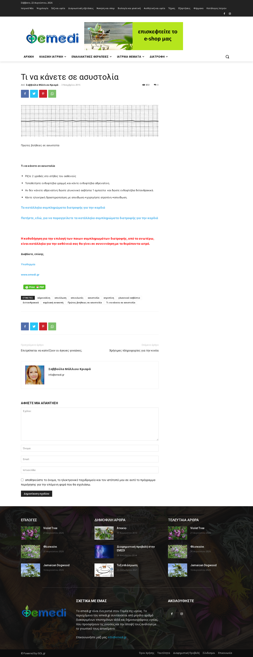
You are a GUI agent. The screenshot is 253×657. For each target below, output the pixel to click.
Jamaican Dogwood (56, 565)
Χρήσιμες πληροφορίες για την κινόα (134, 350)
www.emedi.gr (30, 274)
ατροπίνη (109, 297)
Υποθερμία (28, 264)
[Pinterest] (43, 94)
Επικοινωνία (225, 653)
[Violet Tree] (30, 533)
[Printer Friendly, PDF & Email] (34, 287)
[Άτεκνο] (104, 533)
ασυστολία (93, 297)
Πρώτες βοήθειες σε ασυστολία (85, 302)
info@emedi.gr (117, 637)
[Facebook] (224, 14)
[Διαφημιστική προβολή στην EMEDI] (104, 551)
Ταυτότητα (163, 653)
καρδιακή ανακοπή (53, 302)
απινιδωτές (77, 297)
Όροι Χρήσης (146, 653)
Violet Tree (50, 528)
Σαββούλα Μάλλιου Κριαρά (42, 84)
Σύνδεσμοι (209, 653)
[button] (227, 56)
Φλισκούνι (50, 546)
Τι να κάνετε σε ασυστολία (120, 302)
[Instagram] (230, 14)
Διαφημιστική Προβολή (186, 653)
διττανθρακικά (31, 302)
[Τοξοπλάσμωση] (104, 570)
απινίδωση (60, 297)
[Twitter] (34, 94)
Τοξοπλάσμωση (127, 565)
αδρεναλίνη (43, 297)
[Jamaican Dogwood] (30, 570)
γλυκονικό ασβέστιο (129, 297)
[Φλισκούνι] (30, 551)
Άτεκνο (121, 528)
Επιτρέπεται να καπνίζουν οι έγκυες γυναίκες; (51, 350)
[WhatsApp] (52, 94)
